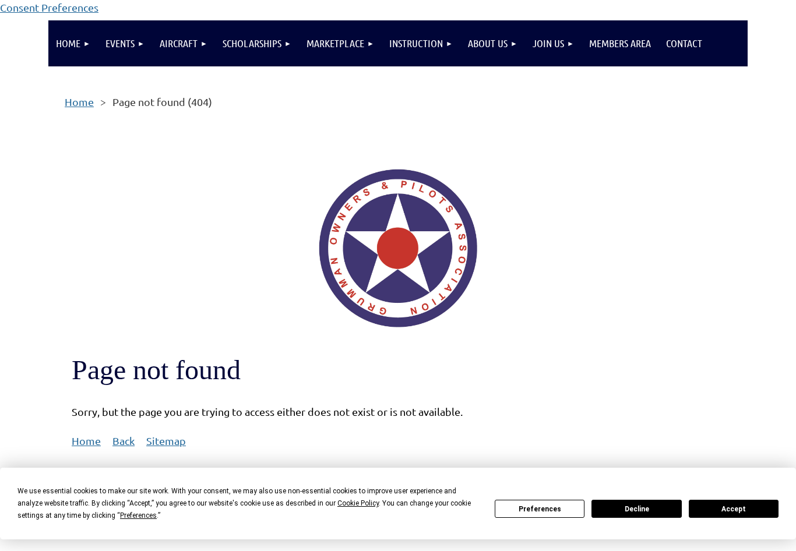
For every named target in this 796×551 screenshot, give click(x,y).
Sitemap (166, 441)
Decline (637, 509)
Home (79, 102)
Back (123, 441)
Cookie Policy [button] (358, 503)
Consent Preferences (49, 7)
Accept (733, 509)
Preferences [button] (138, 515)
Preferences (540, 509)
